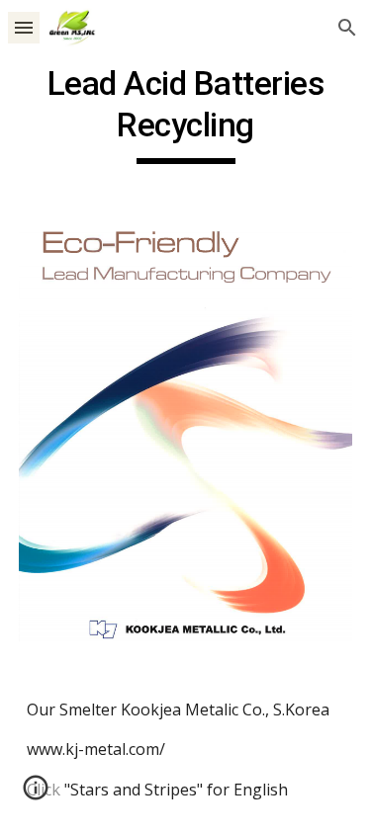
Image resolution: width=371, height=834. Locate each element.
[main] (186, 113)
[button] (23, 27)
